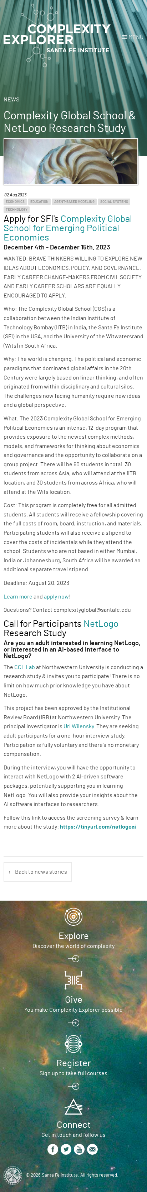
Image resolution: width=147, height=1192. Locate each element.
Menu (135, 37)
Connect (74, 1125)
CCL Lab (24, 667)
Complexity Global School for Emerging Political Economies (68, 228)
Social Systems (114, 202)
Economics (15, 202)
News (11, 99)
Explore (74, 936)
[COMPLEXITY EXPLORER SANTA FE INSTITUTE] (57, 36)
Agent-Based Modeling (74, 202)
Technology (16, 209)
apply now (56, 597)
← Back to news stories (37, 872)
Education (39, 202)
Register (73, 1063)
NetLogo (100, 624)
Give (73, 1000)
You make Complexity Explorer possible (73, 1010)
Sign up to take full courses (73, 1073)
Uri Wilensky (79, 726)
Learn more (18, 597)
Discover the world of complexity (73, 946)
